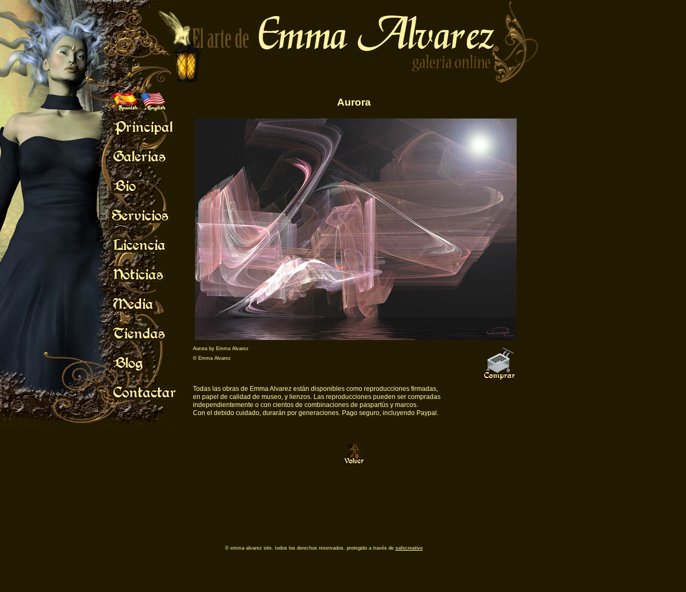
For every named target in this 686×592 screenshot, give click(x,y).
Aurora (354, 102)
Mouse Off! (153, 126)
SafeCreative (409, 548)
